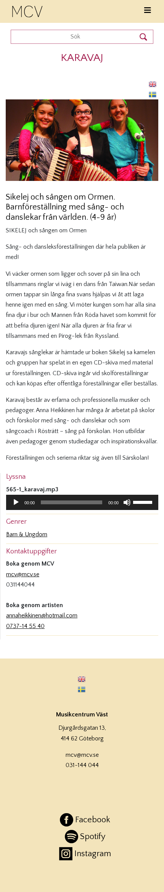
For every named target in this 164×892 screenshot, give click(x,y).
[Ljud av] (127, 502)
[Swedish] (153, 94)
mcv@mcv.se (22, 574)
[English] (153, 84)
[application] (82, 502)
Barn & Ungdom (26, 534)
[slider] (143, 501)
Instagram (92, 853)
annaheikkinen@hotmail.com (41, 615)
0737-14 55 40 (25, 626)
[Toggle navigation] (147, 10)
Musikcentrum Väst (28, 10)
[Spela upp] (16, 502)
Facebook (92, 820)
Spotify (92, 836)
